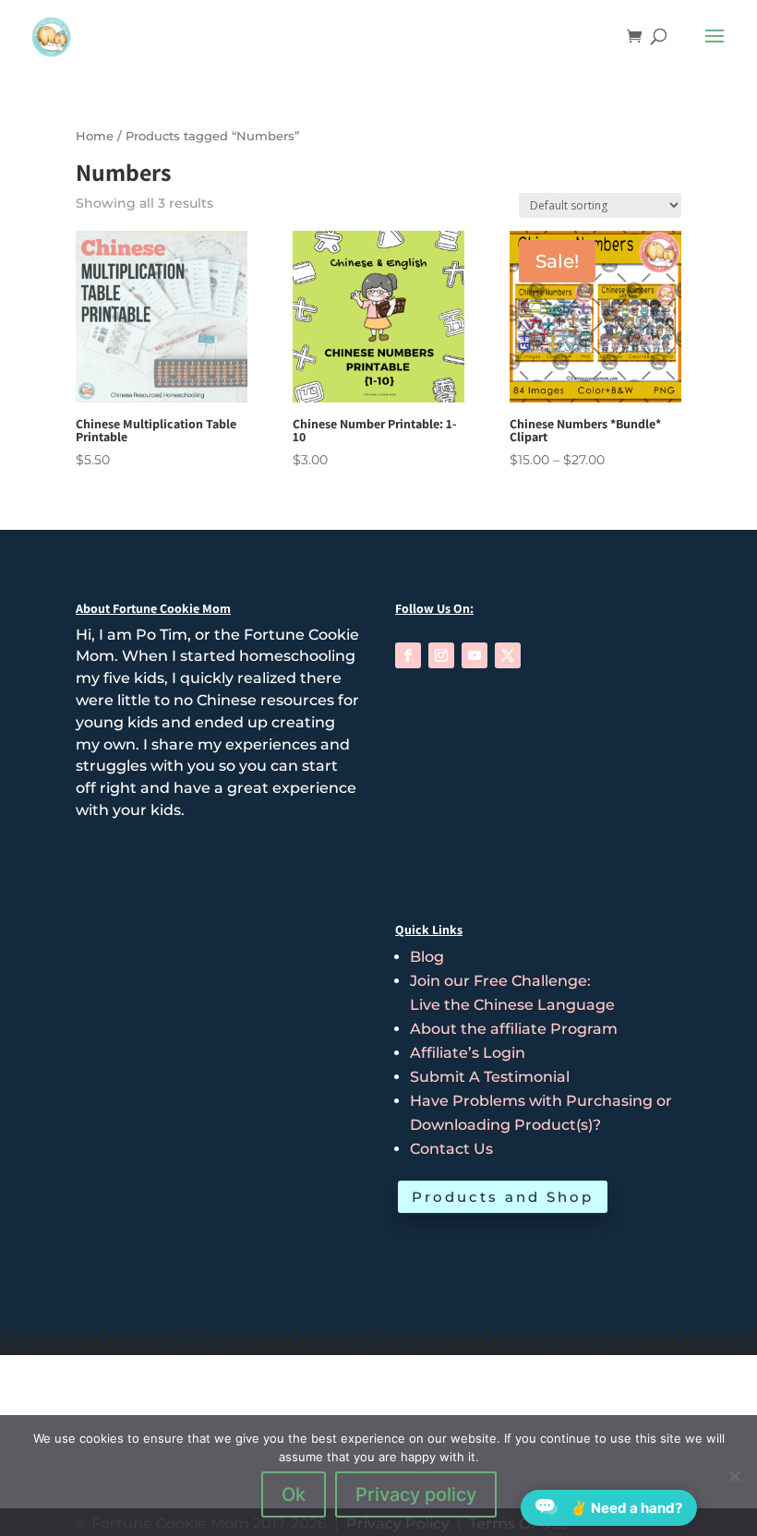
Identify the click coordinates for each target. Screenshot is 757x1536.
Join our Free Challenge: (500, 981)
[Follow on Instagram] (441, 655)
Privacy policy (415, 1494)
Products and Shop (503, 1197)
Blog (427, 957)
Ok (294, 1494)
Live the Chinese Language (512, 1005)
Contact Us (451, 1149)
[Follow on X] (508, 655)
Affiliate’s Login (467, 1053)
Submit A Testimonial (490, 1077)
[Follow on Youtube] (474, 655)
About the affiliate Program (514, 1029)
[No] (734, 1476)
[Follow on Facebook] (408, 655)
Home (95, 136)
